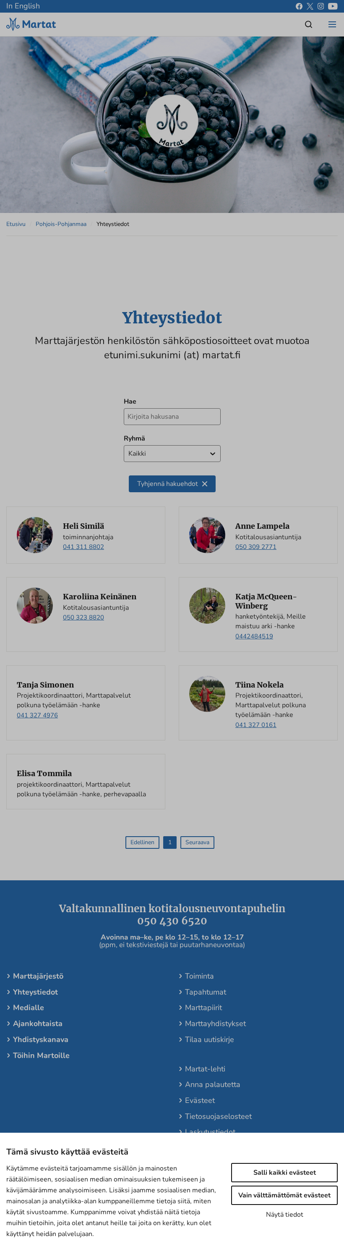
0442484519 (254, 636)
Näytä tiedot (284, 1214)
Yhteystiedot (35, 992)
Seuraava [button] (197, 842)
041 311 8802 (83, 547)
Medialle (28, 1008)
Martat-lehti (205, 1069)
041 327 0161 (255, 725)
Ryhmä (134, 438)
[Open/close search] (309, 24)
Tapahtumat (205, 992)
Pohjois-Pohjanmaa (61, 224)
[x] (310, 6)
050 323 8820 (83, 617)
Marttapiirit (203, 1008)
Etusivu (16, 224)
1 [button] (170, 842)
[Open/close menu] (332, 24)
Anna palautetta (212, 1084)
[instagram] (321, 6)
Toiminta (199, 976)
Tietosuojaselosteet (218, 1116)
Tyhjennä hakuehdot (167, 483)
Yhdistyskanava (40, 1039)
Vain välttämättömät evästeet (284, 1195)
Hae (130, 401)
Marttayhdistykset (215, 1023)
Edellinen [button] (142, 842)
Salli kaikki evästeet (284, 1172)
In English (23, 6)
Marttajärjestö (38, 976)
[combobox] (129, 454)
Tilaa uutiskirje (209, 1039)
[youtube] (333, 6)
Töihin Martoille (41, 1055)
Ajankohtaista (38, 1023)
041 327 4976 (37, 715)
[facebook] (299, 6)
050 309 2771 (255, 547)
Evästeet (200, 1100)
